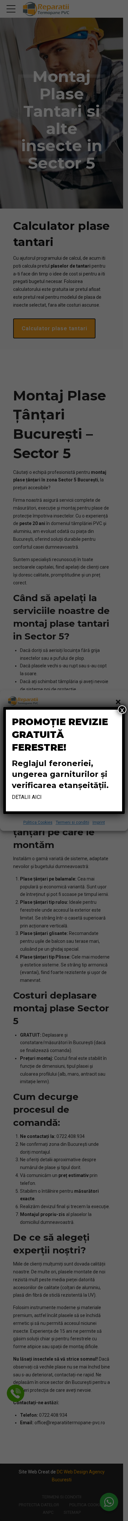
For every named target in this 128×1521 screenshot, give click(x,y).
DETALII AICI (27, 797)
